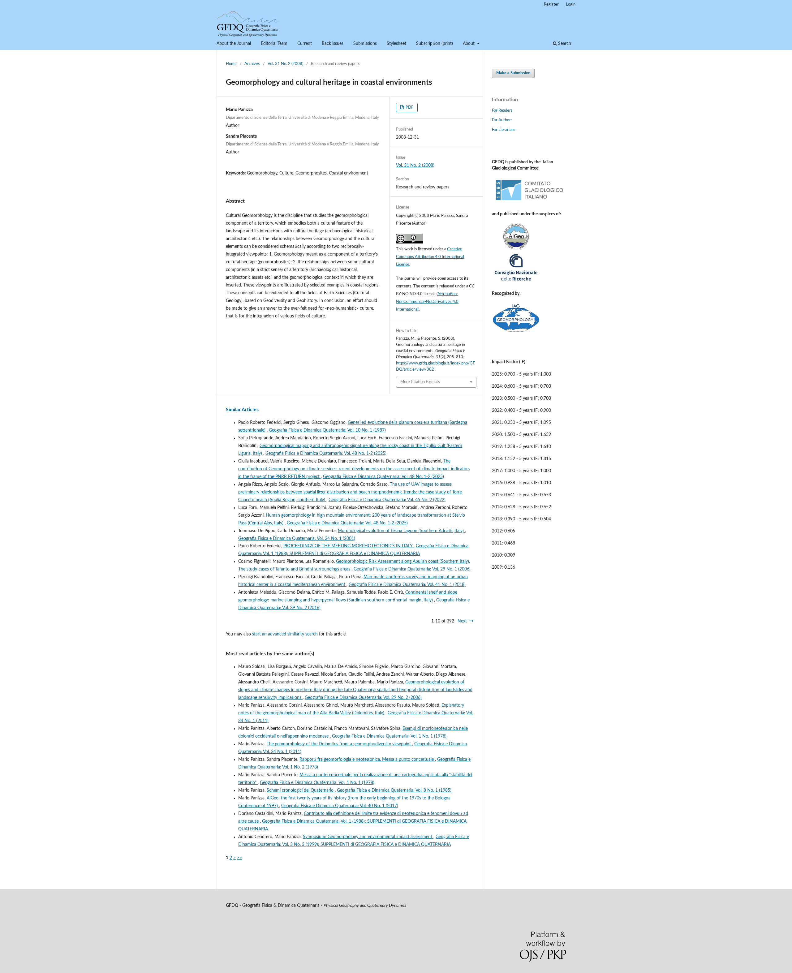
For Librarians (503, 130)
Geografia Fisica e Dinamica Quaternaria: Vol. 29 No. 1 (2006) (412, 569)
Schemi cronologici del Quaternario (301, 790)
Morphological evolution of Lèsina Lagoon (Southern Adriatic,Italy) (401, 531)
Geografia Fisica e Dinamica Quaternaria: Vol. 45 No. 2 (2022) (387, 500)
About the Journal (234, 43)
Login (570, 4)
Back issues (332, 43)
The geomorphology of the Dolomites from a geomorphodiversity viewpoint (339, 744)
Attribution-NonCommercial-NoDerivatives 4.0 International (427, 302)
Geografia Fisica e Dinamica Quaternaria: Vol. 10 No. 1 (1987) (327, 430)
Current (304, 43)
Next (462, 621)
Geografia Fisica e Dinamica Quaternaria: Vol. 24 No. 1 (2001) (296, 538)
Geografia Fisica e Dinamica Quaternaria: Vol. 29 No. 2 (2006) (363, 697)
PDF (409, 107)
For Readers (502, 111)
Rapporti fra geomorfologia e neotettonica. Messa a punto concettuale (367, 759)
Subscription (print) (434, 43)
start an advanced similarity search (285, 634)
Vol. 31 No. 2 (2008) (285, 64)
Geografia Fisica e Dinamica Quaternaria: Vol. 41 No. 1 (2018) (407, 585)
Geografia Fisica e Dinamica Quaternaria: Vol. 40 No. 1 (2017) (339, 806)
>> (239, 858)
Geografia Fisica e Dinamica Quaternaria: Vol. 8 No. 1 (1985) (394, 790)
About (469, 43)
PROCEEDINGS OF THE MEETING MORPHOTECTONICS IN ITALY (348, 546)
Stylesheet (396, 43)
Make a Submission (513, 73)
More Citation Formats (420, 382)
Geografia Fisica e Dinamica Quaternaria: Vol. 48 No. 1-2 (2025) (325, 453)
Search (564, 43)
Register (551, 4)
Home (231, 64)
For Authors (502, 120)
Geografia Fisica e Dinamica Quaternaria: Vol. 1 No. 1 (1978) (389, 736)
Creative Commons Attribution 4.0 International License (430, 257)
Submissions (365, 43)
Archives (252, 64)
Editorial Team (274, 43)
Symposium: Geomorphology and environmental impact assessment (368, 837)
